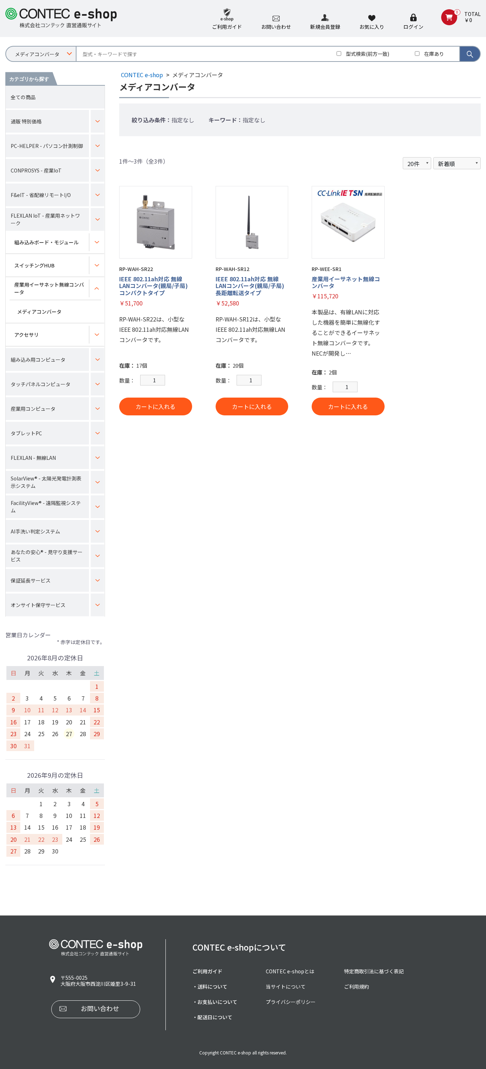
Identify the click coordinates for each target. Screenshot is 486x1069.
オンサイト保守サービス (38, 604)
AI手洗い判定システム (35, 531)
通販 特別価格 (26, 121)
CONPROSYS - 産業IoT (36, 170)
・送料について (209, 986)
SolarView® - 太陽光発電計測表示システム (46, 482)
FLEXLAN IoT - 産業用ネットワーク (45, 219)
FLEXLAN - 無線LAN (33, 457)
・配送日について (212, 1017)
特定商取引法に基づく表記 (374, 971)
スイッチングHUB (34, 265)
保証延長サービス (31, 580)
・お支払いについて (214, 1001)
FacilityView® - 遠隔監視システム (46, 506)
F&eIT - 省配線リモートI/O (41, 194)
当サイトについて (286, 986)
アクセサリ (26, 334)
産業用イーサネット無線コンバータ (49, 288)
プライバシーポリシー (291, 1001)
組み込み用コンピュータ (38, 359)
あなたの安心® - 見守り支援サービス (47, 555)
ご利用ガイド (207, 971)
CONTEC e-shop (142, 74)
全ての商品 (23, 97)
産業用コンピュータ (33, 408)
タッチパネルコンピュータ (40, 384)
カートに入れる (155, 406)
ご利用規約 (356, 986)
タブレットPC (26, 433)
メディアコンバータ (39, 311)
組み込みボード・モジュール (46, 242)
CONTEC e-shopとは (290, 971)
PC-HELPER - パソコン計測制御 (47, 145)
